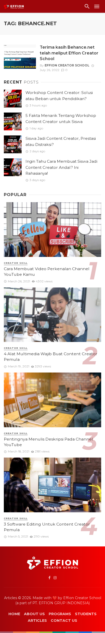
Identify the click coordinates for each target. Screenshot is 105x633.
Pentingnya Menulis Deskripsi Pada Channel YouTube (48, 442)
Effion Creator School (67, 65)
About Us (34, 614)
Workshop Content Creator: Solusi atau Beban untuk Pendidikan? (59, 95)
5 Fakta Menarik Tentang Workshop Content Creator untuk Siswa (60, 118)
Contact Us (64, 620)
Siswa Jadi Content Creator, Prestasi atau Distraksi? (60, 141)
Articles (37, 620)
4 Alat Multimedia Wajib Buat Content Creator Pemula (50, 356)
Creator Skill (16, 263)
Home (14, 614)
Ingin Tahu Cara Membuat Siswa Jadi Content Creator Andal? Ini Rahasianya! (61, 167)
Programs (60, 614)
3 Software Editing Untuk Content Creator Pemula (47, 527)
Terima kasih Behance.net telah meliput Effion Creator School (69, 53)
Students (86, 614)
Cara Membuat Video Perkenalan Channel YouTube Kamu (46, 271)
